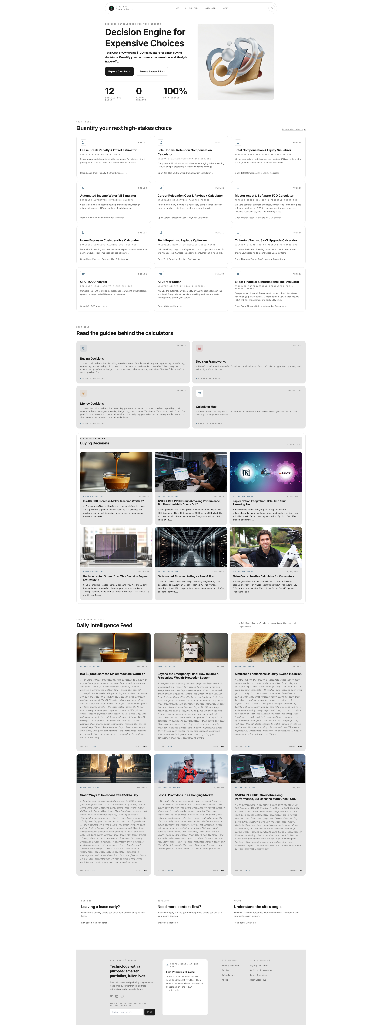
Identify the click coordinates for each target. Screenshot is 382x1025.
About (226, 8)
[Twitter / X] (111, 996)
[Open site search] (271, 8)
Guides (225, 970)
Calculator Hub (257, 979)
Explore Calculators (119, 71)
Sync (150, 1012)
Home (176, 8)
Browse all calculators (294, 129)
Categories (211, 8)
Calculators (191, 8)
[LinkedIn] (116, 996)
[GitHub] (122, 996)
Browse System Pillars (152, 71)
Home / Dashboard (231, 965)
